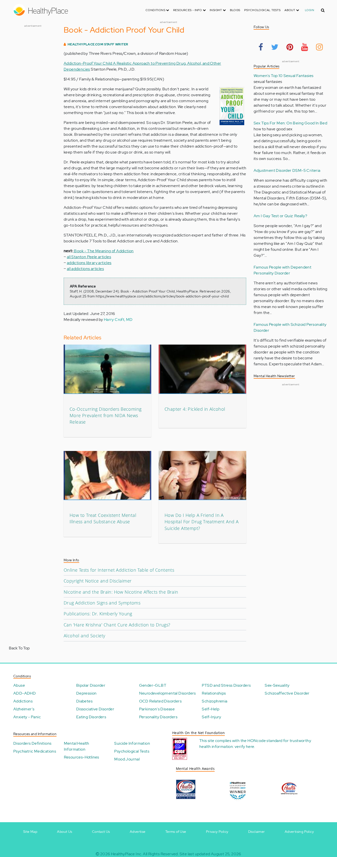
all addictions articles (85, 268)
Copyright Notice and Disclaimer (97, 581)
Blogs (235, 10)
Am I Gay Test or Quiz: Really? (280, 215)
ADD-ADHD (24, 693)
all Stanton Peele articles (89, 256)
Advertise (138, 831)
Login (309, 10)
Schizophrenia (214, 701)
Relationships (214, 693)
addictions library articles (89, 262)
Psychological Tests (262, 10)
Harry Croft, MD (118, 319)
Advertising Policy (299, 831)
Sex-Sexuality (277, 685)
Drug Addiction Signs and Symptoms (102, 603)
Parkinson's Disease (157, 709)
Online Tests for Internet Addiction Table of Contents (119, 570)
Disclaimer (256, 831)
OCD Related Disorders (160, 701)
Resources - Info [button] (188, 10)
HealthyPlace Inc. (126, 854)
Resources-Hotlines (81, 757)
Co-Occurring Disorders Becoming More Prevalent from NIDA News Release (105, 415)
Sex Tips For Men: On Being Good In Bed (290, 123)
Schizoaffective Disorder (287, 693)
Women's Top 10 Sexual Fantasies (283, 75)
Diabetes (84, 701)
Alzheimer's (23, 709)
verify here (244, 746)
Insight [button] (216, 10)
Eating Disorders (91, 717)
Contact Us (101, 831)
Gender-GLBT (152, 685)
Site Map (30, 831)
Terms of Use (175, 831)
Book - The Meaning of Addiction (103, 250)
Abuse (19, 685)
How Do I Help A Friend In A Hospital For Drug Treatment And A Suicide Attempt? (202, 521)
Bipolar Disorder (90, 685)
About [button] (290, 10)
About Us (64, 831)
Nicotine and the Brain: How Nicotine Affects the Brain (121, 592)
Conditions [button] (156, 10)
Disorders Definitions (32, 743)
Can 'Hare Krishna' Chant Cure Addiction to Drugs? (117, 625)
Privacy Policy (217, 831)
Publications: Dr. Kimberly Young (98, 614)
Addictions (23, 701)
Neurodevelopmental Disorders (167, 693)
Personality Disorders (158, 717)
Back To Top (19, 648)
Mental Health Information (76, 746)
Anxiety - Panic (27, 717)
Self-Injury (211, 717)
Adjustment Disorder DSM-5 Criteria (287, 170)
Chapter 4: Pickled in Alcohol (195, 409)
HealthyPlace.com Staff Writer (98, 44)
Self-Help (210, 709)
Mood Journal (127, 759)
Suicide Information (132, 743)
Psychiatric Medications (34, 751)
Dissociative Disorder (95, 709)
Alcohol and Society (84, 636)
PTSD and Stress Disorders (226, 685)
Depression (86, 693)
